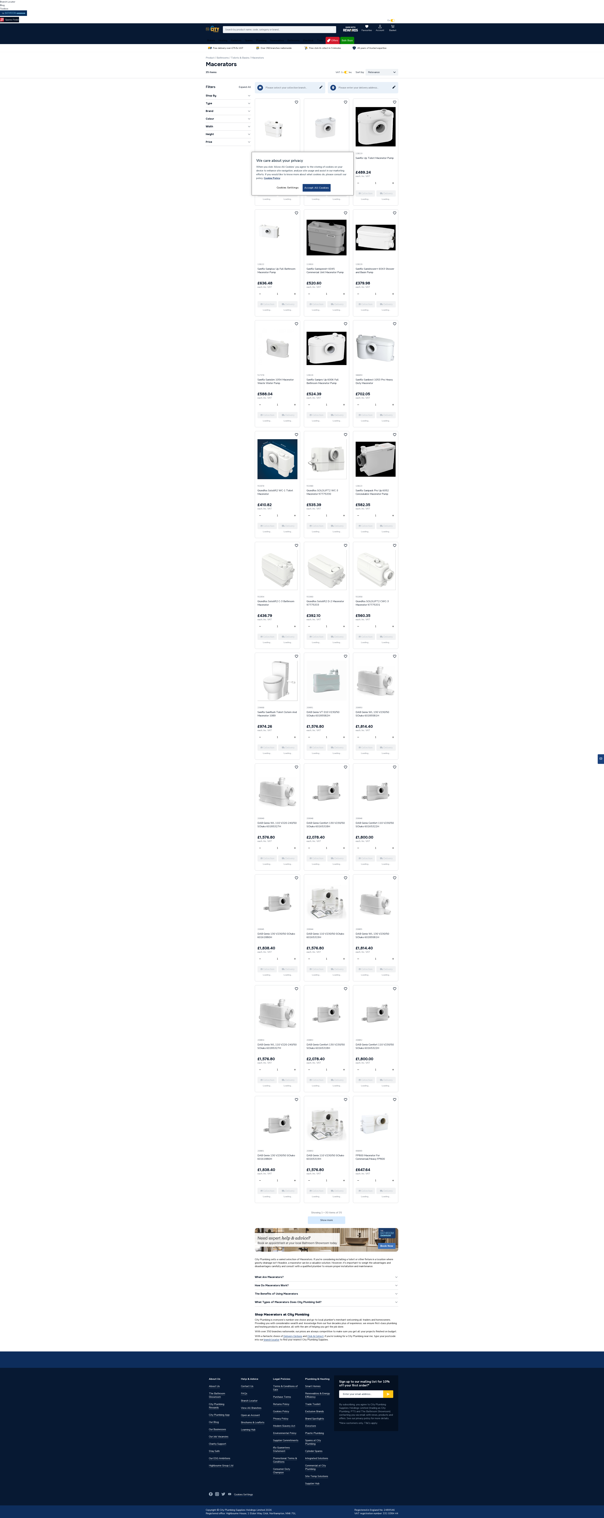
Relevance (374, 72)
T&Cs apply (370, 1423)
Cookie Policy (272, 178)
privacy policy (363, 1418)
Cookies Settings (288, 187)
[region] (303, 174)
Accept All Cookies (316, 188)
